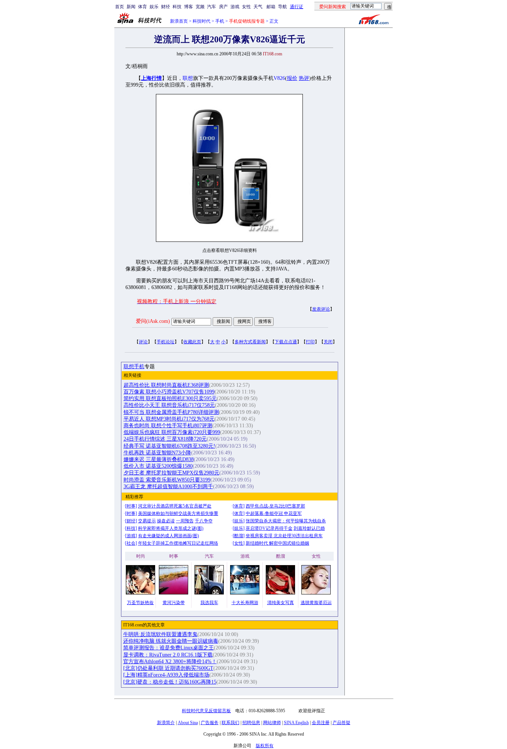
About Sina (188, 722)
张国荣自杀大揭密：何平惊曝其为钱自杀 (286, 520)
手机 (219, 21)
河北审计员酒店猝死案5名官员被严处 (175, 506)
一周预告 (185, 520)
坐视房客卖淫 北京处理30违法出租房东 (284, 535)
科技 (177, 6)
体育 (142, 6)
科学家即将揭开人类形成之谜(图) (170, 528)
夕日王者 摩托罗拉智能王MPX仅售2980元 (171, 473)
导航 (282, 6)
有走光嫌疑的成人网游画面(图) (168, 535)
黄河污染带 (174, 602)
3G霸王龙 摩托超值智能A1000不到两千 (168, 486)
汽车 (211, 6)
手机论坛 (165, 341)
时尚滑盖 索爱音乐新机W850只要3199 (167, 480)
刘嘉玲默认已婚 (309, 528)
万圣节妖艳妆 (140, 602)
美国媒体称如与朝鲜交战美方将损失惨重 (178, 513)
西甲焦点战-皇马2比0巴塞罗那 (275, 506)
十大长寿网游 (245, 602)
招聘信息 (251, 722)
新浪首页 (179, 21)
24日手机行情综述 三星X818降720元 (165, 439)
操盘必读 (166, 520)
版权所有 (265, 745)
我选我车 (209, 602)
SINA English (296, 722)
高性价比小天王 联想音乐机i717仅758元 (169, 405)
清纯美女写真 (280, 602)
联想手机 (134, 366)
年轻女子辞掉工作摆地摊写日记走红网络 (178, 543)
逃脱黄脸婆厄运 (316, 602)
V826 (279, 78)
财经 (165, 6)
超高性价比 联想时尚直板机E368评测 (166, 385)
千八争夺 (204, 520)
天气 (258, 6)
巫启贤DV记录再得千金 (269, 528)
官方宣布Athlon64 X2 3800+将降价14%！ (170, 661)
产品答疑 (341, 722)
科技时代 (201, 21)
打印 (310, 341)
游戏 (234, 6)
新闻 (131, 6)
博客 (188, 6)
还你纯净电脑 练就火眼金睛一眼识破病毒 (170, 641)
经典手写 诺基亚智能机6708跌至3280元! (169, 446)
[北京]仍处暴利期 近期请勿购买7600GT (168, 668)
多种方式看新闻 (250, 341)
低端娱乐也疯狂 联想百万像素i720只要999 (172, 432)
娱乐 (154, 6)
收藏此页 (192, 341)
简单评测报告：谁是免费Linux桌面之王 (168, 648)
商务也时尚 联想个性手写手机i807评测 (168, 425)
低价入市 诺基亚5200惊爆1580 (158, 466)
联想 (188, 78)
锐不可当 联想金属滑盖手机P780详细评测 (171, 412)
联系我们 (230, 722)
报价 (292, 78)
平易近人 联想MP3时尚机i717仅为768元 (169, 419)
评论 (143, 341)
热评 (304, 78)
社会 (131, 543)
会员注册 (321, 722)
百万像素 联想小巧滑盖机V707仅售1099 (169, 392)
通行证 (296, 6)
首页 (119, 6)
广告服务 (210, 722)
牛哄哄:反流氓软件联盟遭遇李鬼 (160, 634)
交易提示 (147, 520)
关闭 (328, 341)
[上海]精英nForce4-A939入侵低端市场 (166, 675)
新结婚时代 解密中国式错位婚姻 (277, 543)
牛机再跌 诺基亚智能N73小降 (157, 452)
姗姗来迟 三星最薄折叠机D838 (159, 459)
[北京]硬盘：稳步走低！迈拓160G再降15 (169, 682)
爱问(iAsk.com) (153, 321)
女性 (246, 6)
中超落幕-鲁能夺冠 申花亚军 (274, 513)
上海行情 (151, 78)
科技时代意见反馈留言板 (206, 710)
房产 (223, 6)
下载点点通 (286, 341)
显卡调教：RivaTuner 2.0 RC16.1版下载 (168, 655)
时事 (131, 506)
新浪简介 (166, 722)
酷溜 (238, 535)
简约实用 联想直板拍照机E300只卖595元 (170, 398)
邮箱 (270, 6)
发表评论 (321, 309)
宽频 (200, 6)
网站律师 (272, 722)
